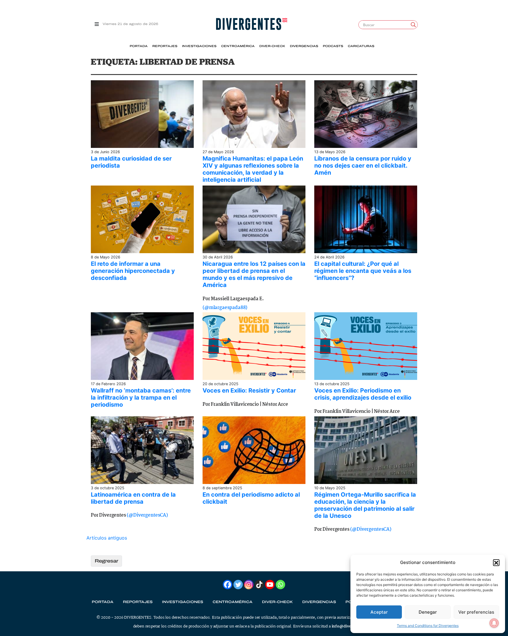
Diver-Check (272, 46)
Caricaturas (361, 46)
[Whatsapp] (280, 584)
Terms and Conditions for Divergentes (428, 625)
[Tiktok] (259, 584)
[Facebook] (227, 584)
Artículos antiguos (106, 538)
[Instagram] (248, 584)
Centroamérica (238, 46)
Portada (139, 46)
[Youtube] (270, 584)
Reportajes (164, 46)
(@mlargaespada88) (225, 307)
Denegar (428, 612)
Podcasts (333, 46)
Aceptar (379, 612)
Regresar (106, 560)
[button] (496, 562)
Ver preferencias (476, 612)
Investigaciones (199, 46)
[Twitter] (238, 584)
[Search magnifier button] (413, 25)
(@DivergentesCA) (147, 515)
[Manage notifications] (494, 623)
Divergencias (304, 46)
